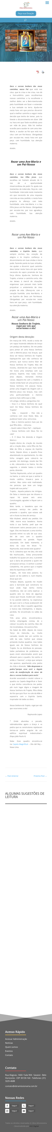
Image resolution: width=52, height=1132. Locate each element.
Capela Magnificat (20, 744)
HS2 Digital (34, 1126)
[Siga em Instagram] (7, 1111)
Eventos (9, 1051)
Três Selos (12, 842)
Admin (14, 839)
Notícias (9, 1043)
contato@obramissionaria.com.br (21, 1086)
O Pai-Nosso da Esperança (20, 900)
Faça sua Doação (26, 13)
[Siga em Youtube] (24, 1111)
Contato (9, 1055)
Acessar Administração (16, 1039)
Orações (33, 24)
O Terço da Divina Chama (20, 837)
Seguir (14, 1105)
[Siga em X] (24, 1106)
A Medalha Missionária (18, 967)
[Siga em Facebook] (7, 1106)
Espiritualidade (21, 24)
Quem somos (11, 1047)
